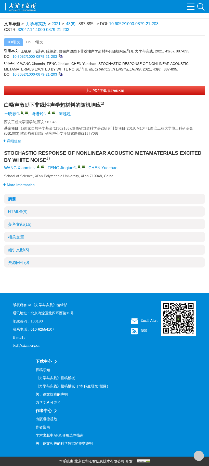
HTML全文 (17, 211)
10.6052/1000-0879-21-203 (134, 24)
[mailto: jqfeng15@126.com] (83, 166)
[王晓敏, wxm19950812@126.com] (22, 112)
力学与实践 (36, 24)
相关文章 (16, 237)
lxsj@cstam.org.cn (26, 345)
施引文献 (18, 250)
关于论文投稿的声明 (52, 394)
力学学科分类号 (48, 402)
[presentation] (81, 68)
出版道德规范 (46, 419)
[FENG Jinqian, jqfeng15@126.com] (79, 166)
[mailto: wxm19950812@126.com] (43, 166)
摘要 (12, 199)
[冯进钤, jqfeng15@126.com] (49, 112)
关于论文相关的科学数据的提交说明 (64, 443)
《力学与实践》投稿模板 (55, 378)
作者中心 (44, 410)
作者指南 (43, 427)
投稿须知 (43, 370)
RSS (144, 331)
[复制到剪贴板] (60, 56)
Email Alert (149, 320)
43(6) (71, 24)
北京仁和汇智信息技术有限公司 (99, 461)
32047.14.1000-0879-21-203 (43, 29)
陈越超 (65, 113)
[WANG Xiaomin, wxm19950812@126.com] (38, 166)
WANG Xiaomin (18, 168)
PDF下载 (108, 91)
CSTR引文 (34, 42)
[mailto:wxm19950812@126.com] (26, 112)
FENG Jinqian (60, 168)
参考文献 (19, 224)
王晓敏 (10, 113)
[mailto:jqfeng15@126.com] (54, 112)
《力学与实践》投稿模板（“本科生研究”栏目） (73, 386)
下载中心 (44, 361)
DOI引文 (13, 42)
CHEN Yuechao (102, 168)
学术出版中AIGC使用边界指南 (60, 435)
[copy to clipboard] (60, 74)
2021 (56, 24)
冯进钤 (37, 113)
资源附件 (18, 262)
